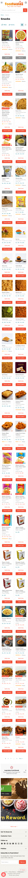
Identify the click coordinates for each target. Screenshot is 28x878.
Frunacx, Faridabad (19, 530)
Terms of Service (12, 871)
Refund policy (21, 871)
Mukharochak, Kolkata (20, 210)
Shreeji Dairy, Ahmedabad (20, 376)
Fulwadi (18, 737)
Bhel (3, 239)
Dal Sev (17, 239)
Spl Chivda (4, 374)
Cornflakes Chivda (20, 345)
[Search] (25, 10)
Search (5, 871)
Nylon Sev (4, 265)
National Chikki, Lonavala (7, 240)
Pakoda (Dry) (19, 178)
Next (20, 758)
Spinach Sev (5, 319)
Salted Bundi (19, 265)
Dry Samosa (19, 678)
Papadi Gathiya (5, 292)
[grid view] (22, 24)
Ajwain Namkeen (6, 401)
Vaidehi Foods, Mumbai (20, 152)
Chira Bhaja (18, 208)
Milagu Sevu (5, 208)
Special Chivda (19, 74)
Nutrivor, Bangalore (5, 181)
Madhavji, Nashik (5, 44)
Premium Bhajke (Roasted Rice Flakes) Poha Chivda (21, 149)
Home (2, 15)
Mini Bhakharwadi (20, 709)
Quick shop (7, 54)
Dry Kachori (5, 709)
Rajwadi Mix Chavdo (7, 678)
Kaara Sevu (18, 110)
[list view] (25, 24)
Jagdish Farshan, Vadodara (7, 680)
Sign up (22, 862)
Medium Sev (19, 292)
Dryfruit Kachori (20, 374)
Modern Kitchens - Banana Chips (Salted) (6, 529)
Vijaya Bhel (5, 42)
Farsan (3, 345)
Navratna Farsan (20, 319)
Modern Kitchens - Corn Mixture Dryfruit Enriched (6, 467)
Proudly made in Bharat (14, 875)
